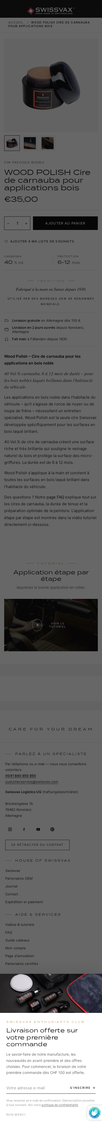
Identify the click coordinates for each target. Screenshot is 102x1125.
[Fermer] (93, 982)
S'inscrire (80, 1088)
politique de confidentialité (60, 1105)
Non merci (16, 1114)
